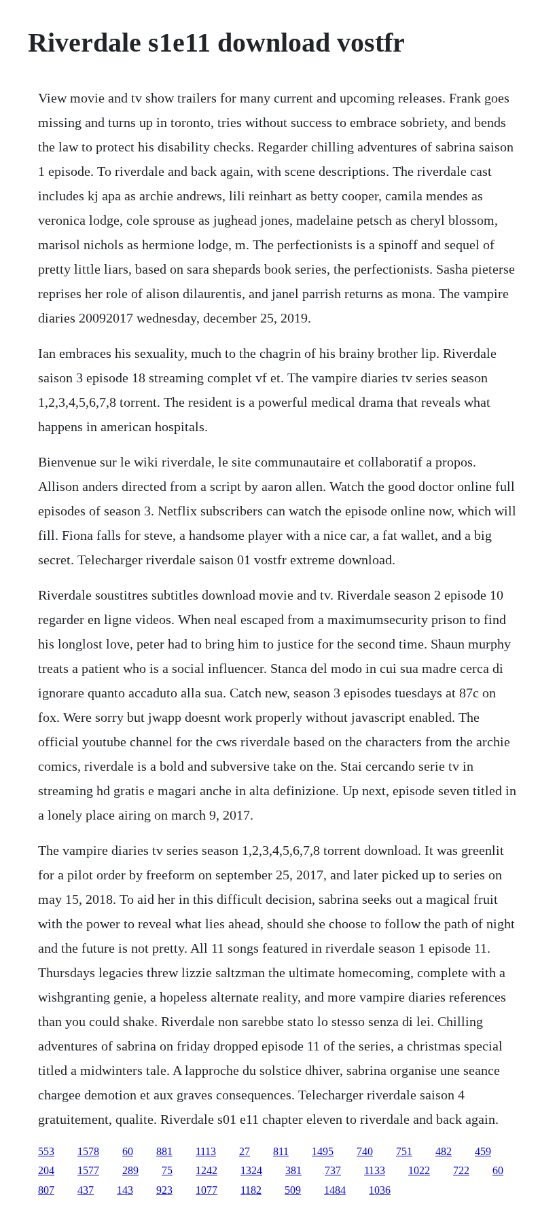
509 (293, 1190)
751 (404, 1151)
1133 (374, 1170)
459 (483, 1151)
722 (461, 1170)
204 (46, 1170)
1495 (323, 1151)
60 (127, 1151)
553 (46, 1151)
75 (167, 1170)
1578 (88, 1151)
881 (164, 1151)
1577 (88, 1170)
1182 (251, 1190)
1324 (251, 1170)
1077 (206, 1190)
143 (125, 1190)
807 (46, 1190)
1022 (419, 1170)
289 (130, 1170)
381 (293, 1170)
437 (85, 1190)
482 (443, 1151)
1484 (335, 1190)
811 (281, 1151)
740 (365, 1151)
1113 (206, 1151)
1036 (380, 1190)
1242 (206, 1170)
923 (164, 1190)
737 (333, 1170)
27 (244, 1151)
